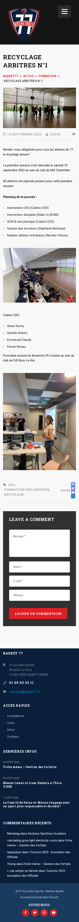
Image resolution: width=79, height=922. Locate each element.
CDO (11, 485)
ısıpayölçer (14, 852)
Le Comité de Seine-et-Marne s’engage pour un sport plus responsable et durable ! (36, 804)
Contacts (13, 736)
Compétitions (15, 716)
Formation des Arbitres (26, 490)
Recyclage (14, 494)
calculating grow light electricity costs (32, 840)
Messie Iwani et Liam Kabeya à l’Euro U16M (32, 784)
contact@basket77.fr (24, 691)
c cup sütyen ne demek (22, 871)
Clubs (10, 722)
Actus (11, 729)
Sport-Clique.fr (51, 897)
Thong (11, 864)
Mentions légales (54, 891)
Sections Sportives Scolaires (47, 833)
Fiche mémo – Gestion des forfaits (30, 767)
